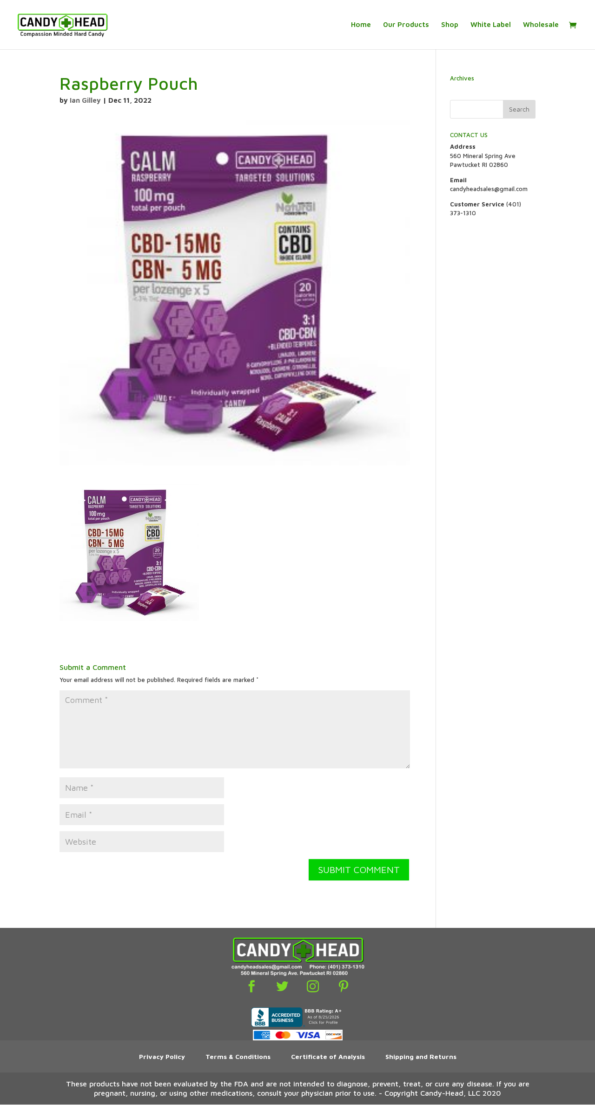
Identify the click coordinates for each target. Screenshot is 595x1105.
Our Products (406, 24)
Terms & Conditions (238, 1056)
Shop (449, 24)
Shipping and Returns (420, 1056)
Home (361, 24)
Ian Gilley (85, 100)
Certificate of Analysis (328, 1056)
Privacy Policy (162, 1056)
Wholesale (541, 24)
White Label (490, 24)
